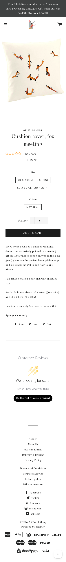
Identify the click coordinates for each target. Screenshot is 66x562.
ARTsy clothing (37, 522)
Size (33, 172)
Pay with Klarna (33, 449)
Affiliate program (33, 484)
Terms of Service (33, 473)
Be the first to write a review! (33, 398)
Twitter (34, 498)
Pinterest (35, 503)
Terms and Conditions (33, 468)
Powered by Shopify (33, 526)
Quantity (22, 220)
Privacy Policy (33, 460)
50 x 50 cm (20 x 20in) (33, 187)
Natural (32, 207)
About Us (33, 444)
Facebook (35, 492)
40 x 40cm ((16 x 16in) (33, 179)
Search (33, 439)
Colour (33, 199)
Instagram (35, 508)
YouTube (35, 513)
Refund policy (33, 479)
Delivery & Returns (33, 454)
